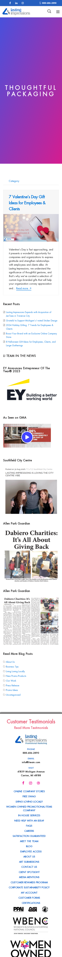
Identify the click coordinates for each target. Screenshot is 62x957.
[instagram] (22, 3)
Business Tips (12, 666)
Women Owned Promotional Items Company (29, 808)
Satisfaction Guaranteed (29, 835)
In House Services (29, 815)
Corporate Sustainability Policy (29, 887)
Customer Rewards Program (29, 882)
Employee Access (31, 851)
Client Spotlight (29, 872)
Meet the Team (29, 841)
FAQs (29, 825)
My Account (29, 892)
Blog (29, 846)
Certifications (31, 902)
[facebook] (10, 3)
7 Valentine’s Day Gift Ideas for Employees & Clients (27, 202)
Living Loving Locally (15, 671)
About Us (10, 661)
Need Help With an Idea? (29, 820)
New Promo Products (16, 675)
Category (13, 181)
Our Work (11, 680)
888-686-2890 (49, 2)
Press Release (12, 685)
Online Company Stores (29, 791)
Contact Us (29, 866)
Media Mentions (29, 877)
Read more (22, 288)
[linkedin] (16, 3)
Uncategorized (13, 694)
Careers (29, 830)
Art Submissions (29, 861)
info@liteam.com (31, 762)
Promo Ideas (12, 690)
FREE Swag (29, 796)
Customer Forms (29, 897)
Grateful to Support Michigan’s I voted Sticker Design (31, 320)
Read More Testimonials (31, 727)
